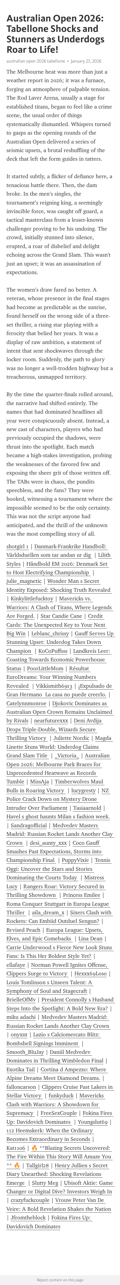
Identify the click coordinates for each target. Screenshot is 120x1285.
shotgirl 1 (17, 546)
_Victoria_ (67, 755)
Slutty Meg (45, 1183)
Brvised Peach (23, 930)
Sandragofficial (29, 825)
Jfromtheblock (28, 1217)
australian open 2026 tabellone (35, 61)
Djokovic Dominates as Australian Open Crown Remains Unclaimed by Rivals (60, 712)
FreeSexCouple (59, 1113)
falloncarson (21, 1087)
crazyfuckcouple (30, 1200)
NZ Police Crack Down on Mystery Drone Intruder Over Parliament (58, 799)
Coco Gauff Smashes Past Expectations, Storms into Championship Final (54, 851)
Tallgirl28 (37, 1165)
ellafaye (15, 965)
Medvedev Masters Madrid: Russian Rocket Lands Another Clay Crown (60, 834)
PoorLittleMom (45, 668)
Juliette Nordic (71, 738)
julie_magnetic (24, 581)
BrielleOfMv (21, 999)
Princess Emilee (81, 895)
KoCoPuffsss (52, 651)
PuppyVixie (75, 860)
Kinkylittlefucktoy (32, 598)
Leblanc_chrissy (50, 633)
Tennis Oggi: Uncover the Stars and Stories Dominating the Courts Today (59, 869)
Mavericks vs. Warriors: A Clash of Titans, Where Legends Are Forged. (59, 607)
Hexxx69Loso (90, 973)
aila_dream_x (48, 912)
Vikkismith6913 (54, 686)
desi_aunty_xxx (48, 842)
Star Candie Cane (61, 616)
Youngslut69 (93, 1122)
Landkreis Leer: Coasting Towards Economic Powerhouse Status (59, 660)
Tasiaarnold (87, 808)
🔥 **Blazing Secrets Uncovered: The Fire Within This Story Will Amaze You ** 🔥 (59, 1157)
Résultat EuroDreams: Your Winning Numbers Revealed (52, 677)
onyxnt (19, 1034)
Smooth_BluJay (25, 1052)
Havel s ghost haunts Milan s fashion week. (58, 816)
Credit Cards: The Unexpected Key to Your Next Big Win (56, 625)
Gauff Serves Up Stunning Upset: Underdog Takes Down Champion (60, 642)
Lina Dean (90, 938)
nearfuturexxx (51, 720)
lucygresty (83, 790)
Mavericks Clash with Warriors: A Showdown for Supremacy (55, 1104)
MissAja (39, 781)
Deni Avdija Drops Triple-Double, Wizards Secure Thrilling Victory (54, 729)
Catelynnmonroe (26, 703)
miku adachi (21, 1017)
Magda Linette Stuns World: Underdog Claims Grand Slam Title (59, 747)
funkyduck (61, 1095)
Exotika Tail (20, 1069)
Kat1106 (15, 1148)
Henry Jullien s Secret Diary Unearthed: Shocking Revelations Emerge (57, 1174)
